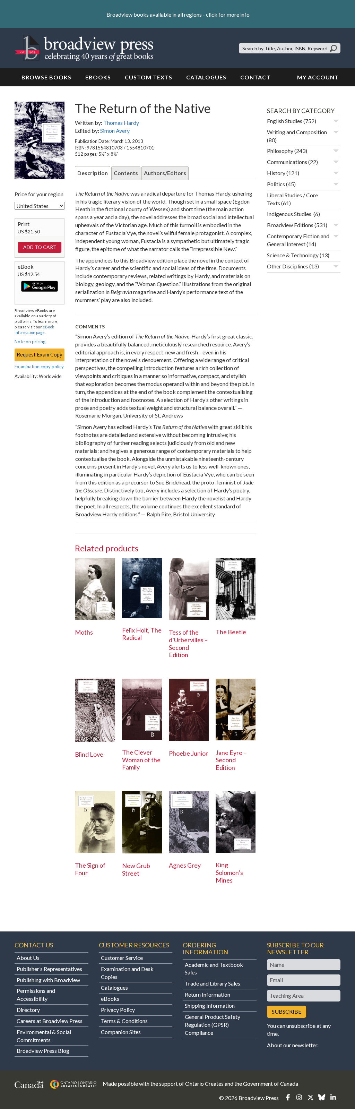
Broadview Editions (290, 225)
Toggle (336, 121)
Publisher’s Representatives (49, 968)
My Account (318, 77)
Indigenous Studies (289, 213)
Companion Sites (121, 1032)
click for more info (228, 14)
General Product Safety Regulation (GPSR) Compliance (212, 1024)
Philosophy (280, 150)
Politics (276, 184)
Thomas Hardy (121, 122)
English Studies (284, 121)
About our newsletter (292, 1045)
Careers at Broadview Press (50, 1020)
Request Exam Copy (39, 354)
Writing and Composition (297, 132)
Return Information (207, 994)
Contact (255, 77)
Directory (28, 1009)
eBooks (98, 77)
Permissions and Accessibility (36, 994)
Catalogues (206, 77)
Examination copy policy (39, 366)
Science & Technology (293, 255)
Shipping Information (210, 1005)
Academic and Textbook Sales (214, 968)
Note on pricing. (30, 341)
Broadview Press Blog (43, 1050)
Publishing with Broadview (48, 980)
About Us (28, 957)
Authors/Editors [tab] (165, 173)
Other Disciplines (287, 266)
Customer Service (122, 957)
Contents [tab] (126, 173)
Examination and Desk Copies (127, 972)
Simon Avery (115, 130)
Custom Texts (148, 77)
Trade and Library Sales (212, 983)
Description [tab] (92, 173)
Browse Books (46, 77)
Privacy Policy (118, 1009)
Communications (287, 161)
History (276, 173)
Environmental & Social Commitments (44, 1036)
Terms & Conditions (124, 1020)
